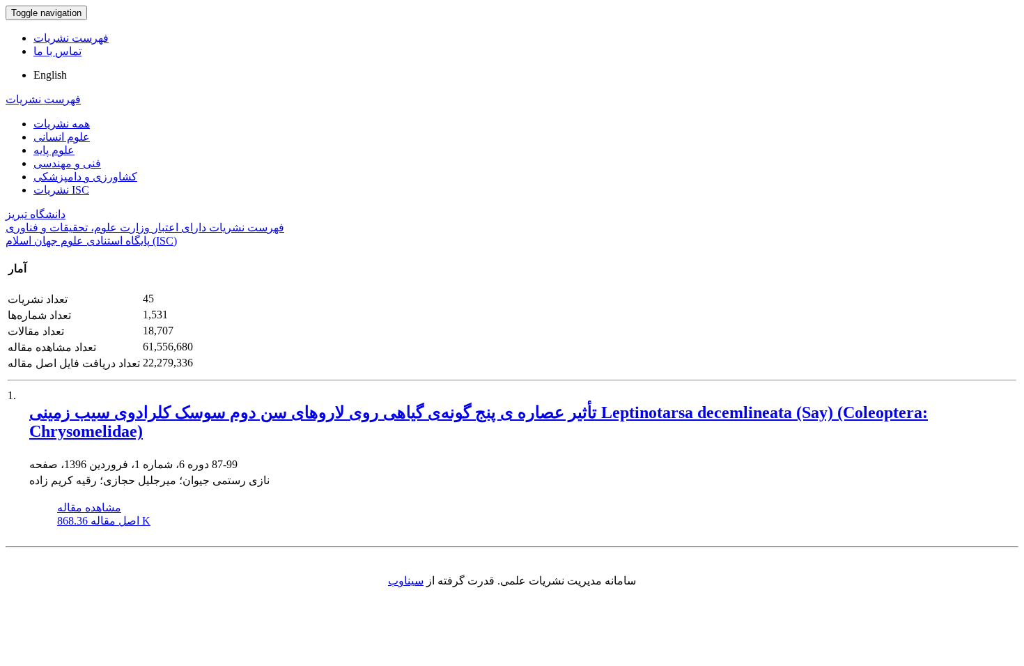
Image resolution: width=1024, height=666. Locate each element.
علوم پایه (54, 150)
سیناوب (406, 581)
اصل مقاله (103, 521)
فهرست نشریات (71, 38)
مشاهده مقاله (89, 507)
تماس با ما (57, 51)
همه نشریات (61, 124)
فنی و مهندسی (67, 163)
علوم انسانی (61, 137)
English (50, 75)
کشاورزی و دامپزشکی (85, 177)
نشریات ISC (61, 190)
